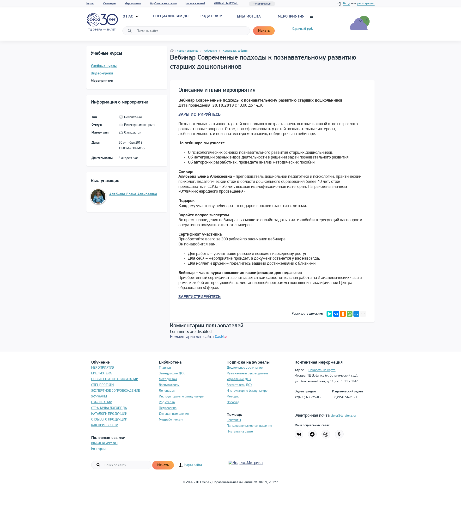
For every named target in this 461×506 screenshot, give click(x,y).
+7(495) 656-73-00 (345, 397)
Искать (264, 31)
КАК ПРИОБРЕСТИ (104, 425)
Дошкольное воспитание (245, 368)
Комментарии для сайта (198, 337)
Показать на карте (322, 370)
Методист (234, 396)
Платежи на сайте (240, 431)
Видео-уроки (102, 73)
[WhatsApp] (349, 314)
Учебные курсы (104, 66)
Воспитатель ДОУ (239, 385)
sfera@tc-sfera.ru (343, 416)
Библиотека (249, 16)
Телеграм (325, 434)
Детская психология (174, 414)
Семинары (109, 3)
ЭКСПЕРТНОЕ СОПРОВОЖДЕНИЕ (115, 391)
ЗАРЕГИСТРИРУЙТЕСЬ (199, 115)
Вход (346, 3)
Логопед (233, 402)
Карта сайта (193, 465)
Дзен (312, 434)
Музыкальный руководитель (247, 373)
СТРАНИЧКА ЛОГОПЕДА (109, 408)
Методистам (168, 379)
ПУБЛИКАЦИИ (101, 402)
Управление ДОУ (239, 379)
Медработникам (170, 419)
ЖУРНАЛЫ (99, 396)
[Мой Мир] (356, 314)
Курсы (90, 3)
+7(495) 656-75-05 (308, 397)
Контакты (234, 420)
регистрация (366, 3)
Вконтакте (299, 434)
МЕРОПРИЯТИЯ (102, 368)
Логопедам (167, 391)
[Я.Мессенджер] (329, 314)
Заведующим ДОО (172, 373)
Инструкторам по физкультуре (181, 396)
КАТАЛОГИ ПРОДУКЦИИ (109, 414)
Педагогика (167, 408)
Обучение (210, 50)
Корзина (302, 29)
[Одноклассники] (343, 314)
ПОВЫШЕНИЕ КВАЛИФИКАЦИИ (114, 379)
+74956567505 (262, 3)
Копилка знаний (195, 3)
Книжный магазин (104, 443)
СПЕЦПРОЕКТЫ (102, 385)
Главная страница (187, 50)
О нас (128, 16)
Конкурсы (98, 449)
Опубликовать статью (163, 3)
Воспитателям (169, 385)
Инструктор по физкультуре (247, 391)
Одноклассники (339, 434)
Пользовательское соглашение (249, 426)
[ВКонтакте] (336, 314)
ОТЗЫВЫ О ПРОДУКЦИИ (109, 419)
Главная (165, 368)
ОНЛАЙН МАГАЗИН (226, 3)
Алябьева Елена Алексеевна (133, 194)
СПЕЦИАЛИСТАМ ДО (170, 16)
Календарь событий (235, 50)
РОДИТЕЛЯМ (211, 16)
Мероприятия (133, 3)
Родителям (167, 402)
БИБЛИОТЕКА (101, 373)
